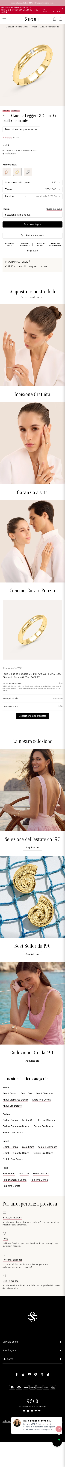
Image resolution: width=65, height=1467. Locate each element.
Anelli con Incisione (49, 27)
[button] (32, 247)
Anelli (34, 27)
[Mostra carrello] (60, 19)
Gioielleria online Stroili (17, 27)
